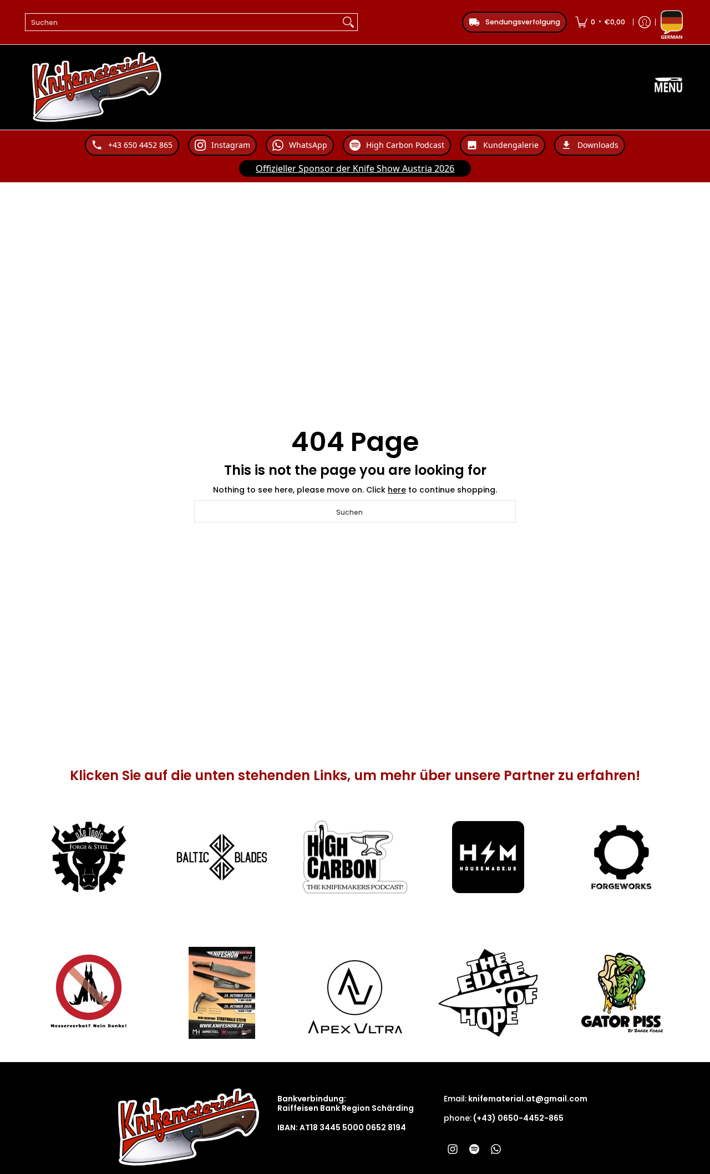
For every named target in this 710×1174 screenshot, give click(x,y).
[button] (452, 1149)
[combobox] (182, 22)
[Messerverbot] (89, 992)
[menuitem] (600, 22)
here (397, 489)
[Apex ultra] (355, 993)
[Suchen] (348, 22)
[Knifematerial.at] (97, 87)
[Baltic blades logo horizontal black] (222, 857)
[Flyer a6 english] (222, 993)
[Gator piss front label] (621, 993)
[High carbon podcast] (355, 857)
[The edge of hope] (488, 992)
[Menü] (668, 87)
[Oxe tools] (89, 857)
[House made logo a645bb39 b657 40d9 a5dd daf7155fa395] (488, 857)
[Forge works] (621, 857)
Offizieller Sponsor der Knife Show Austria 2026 (355, 168)
